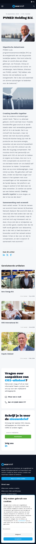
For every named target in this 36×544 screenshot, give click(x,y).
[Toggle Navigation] (2, 6)
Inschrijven (18, 436)
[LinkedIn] (4, 255)
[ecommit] (18, 6)
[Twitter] (7, 255)
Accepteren (18, 539)
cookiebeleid (22, 520)
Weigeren (18, 534)
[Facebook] (11, 255)
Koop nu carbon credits (18, 478)
